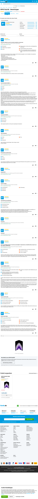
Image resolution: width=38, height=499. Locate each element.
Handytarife (2, 434)
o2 (0, 438)
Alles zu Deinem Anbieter (3, 452)
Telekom (14, 431)
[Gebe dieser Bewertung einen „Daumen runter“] (35, 63)
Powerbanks (28, 437)
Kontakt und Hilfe (16, 442)
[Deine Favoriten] (35, 1)
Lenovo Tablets (15, 438)
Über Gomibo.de (6, 470)
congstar (14, 427)
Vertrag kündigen (31, 470)
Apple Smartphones (29, 427)
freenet (14, 428)
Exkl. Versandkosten (20, 353)
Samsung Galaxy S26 (3, 428)
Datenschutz (28, 445)
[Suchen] (36, 4)
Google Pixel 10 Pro (3, 431)
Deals (14, 455)
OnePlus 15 (1, 430)
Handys (27, 426)
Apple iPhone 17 (2, 427)
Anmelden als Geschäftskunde (4, 457)
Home (1, 7)
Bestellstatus (2, 444)
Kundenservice (3, 442)
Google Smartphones (29, 430)
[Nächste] (37, 336)
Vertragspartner (15, 447)
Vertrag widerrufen (2, 451)
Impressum (14, 470)
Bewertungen (15, 7)
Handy (4, 7)
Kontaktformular (15, 444)
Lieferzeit (1, 445)
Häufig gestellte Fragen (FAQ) (17, 445)
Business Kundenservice (3, 458)
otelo (14, 430)
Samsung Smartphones (29, 428)
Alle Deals (14, 456)
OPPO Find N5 (10, 7)
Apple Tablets (15, 437)
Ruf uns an (14, 443)
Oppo (6, 7)
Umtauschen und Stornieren (4, 447)
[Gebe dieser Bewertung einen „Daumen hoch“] (33, 63)
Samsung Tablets (15, 436)
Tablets (14, 434)
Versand (1, 446)
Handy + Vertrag (16, 426)
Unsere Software (28, 444)
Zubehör (28, 434)
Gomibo (27, 442)
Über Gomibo (28, 443)
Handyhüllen (28, 435)
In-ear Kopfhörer (28, 438)
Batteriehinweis (2, 449)
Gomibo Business (2, 456)
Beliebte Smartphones (4, 426)
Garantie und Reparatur (3, 448)
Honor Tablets (15, 435)
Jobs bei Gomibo (15, 446)
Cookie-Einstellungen (20, 470)
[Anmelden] (33, 1)
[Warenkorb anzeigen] (37, 1)
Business (2, 455)
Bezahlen (1, 443)
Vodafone (14, 432)
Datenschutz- (29, 493)
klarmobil (1, 437)
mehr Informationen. (28, 468)
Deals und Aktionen (3, 453)
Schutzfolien (28, 436)
